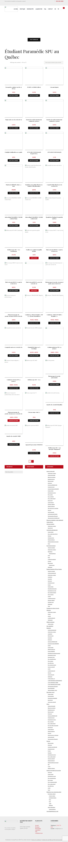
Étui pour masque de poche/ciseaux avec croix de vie (13, 412)
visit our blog (34, 39)
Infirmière (49, 610)
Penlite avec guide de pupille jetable (34, 250)
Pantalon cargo (51, 602)
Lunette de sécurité (51, 618)
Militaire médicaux (50, 622)
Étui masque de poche (52, 592)
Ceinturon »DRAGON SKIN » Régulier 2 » (54, 315)
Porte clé (49, 510)
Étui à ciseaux (50, 661)
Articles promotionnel (52, 573)
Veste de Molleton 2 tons (52, 690)
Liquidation (38, 9)
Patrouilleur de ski (50, 692)
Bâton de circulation (51, 477)
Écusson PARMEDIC (51, 651)
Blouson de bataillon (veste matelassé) (55, 520)
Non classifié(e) (50, 626)
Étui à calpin (50, 494)
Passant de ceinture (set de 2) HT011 (14, 87)
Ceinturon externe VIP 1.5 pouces (13, 380)
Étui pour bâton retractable (53, 725)
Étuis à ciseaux (50, 594)
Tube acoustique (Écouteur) (53, 516)
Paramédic (49, 628)
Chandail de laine (51, 487)
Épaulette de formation (52, 588)
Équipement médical (51, 545)
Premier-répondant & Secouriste (54, 770)
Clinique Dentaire (50, 524)
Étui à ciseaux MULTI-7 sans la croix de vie (54, 250)
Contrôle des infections (52, 797)
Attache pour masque (52, 473)
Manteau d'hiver (51, 537)
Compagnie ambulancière (52, 530)
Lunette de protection (52, 559)
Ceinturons (50, 483)
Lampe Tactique (51, 502)
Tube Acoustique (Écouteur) (53, 739)
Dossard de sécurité (51, 649)
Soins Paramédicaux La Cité (52, 811)
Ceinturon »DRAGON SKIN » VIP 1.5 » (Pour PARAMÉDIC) (34, 315)
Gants (49, 557)
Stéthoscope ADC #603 (34, 379)
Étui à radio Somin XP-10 (52, 534)
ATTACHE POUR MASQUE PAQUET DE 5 (34, 152)
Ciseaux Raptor (54, 87)
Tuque (49, 543)
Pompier (48, 741)
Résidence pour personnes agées (54, 792)
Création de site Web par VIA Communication (52, 840)
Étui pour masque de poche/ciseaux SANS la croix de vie (13, 316)
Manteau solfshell (51, 600)
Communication (51, 696)
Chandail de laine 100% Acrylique (34, 347)
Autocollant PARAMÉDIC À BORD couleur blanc (13, 217)
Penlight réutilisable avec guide (13, 152)
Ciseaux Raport (50, 532)
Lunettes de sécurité (51, 598)
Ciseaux (49, 584)
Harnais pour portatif (52, 702)
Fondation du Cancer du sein (53, 608)
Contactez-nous (39, 833)
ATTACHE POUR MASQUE (54, 152)
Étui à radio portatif (51, 498)
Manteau (49, 535)
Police (48, 704)
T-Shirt (49, 766)
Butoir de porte (50, 481)
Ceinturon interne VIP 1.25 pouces (54, 347)
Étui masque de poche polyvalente (54, 376)
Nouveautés (30, 9)
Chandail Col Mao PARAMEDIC (53, 643)
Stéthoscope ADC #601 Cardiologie (13, 250)
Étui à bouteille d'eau (52, 659)
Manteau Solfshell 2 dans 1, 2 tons (13, 185)
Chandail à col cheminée (52, 747)
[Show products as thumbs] (5, 62)
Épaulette (49, 752)
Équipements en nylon (52, 590)
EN (55, 9)
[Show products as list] (8, 62)
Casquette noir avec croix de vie (13, 347)
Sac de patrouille (51, 512)
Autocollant (50, 577)
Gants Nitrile (50, 528)
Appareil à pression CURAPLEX (34, 444)
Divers (49, 555)
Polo (48, 764)
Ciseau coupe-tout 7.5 (34, 412)
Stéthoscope (50, 567)
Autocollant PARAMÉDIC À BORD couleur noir (34, 217)
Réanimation (50, 563)
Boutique (22, 9)
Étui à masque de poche (52, 782)
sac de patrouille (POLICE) (52, 514)
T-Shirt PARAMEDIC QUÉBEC (53, 682)
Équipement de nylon (52, 492)
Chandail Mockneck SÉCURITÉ (53, 488)
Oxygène (49, 561)
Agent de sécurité (50, 471)
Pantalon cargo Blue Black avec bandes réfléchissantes (34, 185)
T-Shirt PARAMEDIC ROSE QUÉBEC (54, 684)
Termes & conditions (36, 840)
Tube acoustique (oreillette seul (53, 518)
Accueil (16, 9)
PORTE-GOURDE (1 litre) (34, 87)
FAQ (45, 9)
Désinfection (50, 551)
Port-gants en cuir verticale (53, 508)
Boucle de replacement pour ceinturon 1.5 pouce (54, 120)
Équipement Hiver (51, 657)
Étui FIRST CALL (51, 663)
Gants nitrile (50, 500)
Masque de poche (51, 565)
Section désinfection (51, 807)
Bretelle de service (51, 479)
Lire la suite (34, 258)
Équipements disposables (52, 698)
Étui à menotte (51, 496)
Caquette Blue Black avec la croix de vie (54, 185)
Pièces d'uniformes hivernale (53, 541)
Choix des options (33, 193)
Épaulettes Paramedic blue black (54, 653)
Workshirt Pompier (51, 768)
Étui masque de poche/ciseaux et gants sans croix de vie (54, 282)
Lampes (49, 596)
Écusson (49, 750)
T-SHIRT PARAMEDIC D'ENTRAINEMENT (55, 680)
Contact (50, 9)
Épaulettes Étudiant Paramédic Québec (54, 217)
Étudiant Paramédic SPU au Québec (54, 569)
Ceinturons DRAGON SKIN (52, 485)
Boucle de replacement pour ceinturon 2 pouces (34, 120)
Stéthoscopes (50, 620)
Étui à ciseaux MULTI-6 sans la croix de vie (13, 282)
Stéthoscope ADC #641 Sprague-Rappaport (54, 448)
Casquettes (50, 579)
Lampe (49, 668)
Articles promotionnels (52, 630)
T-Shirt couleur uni (51, 678)
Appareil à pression (51, 547)
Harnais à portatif (51, 667)
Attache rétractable (51, 475)
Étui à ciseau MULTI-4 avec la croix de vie (34, 282)
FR (58, 9)
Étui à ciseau (50, 780)
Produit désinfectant (52, 553)
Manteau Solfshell (51, 504)
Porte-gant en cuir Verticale (53, 735)
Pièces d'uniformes (51, 506)
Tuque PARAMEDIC (51, 688)
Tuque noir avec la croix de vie (13, 119)
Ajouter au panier (13, 95)
